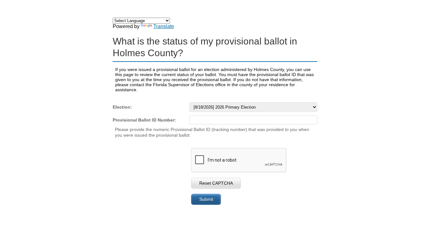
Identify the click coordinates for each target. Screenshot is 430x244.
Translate (163, 26)
